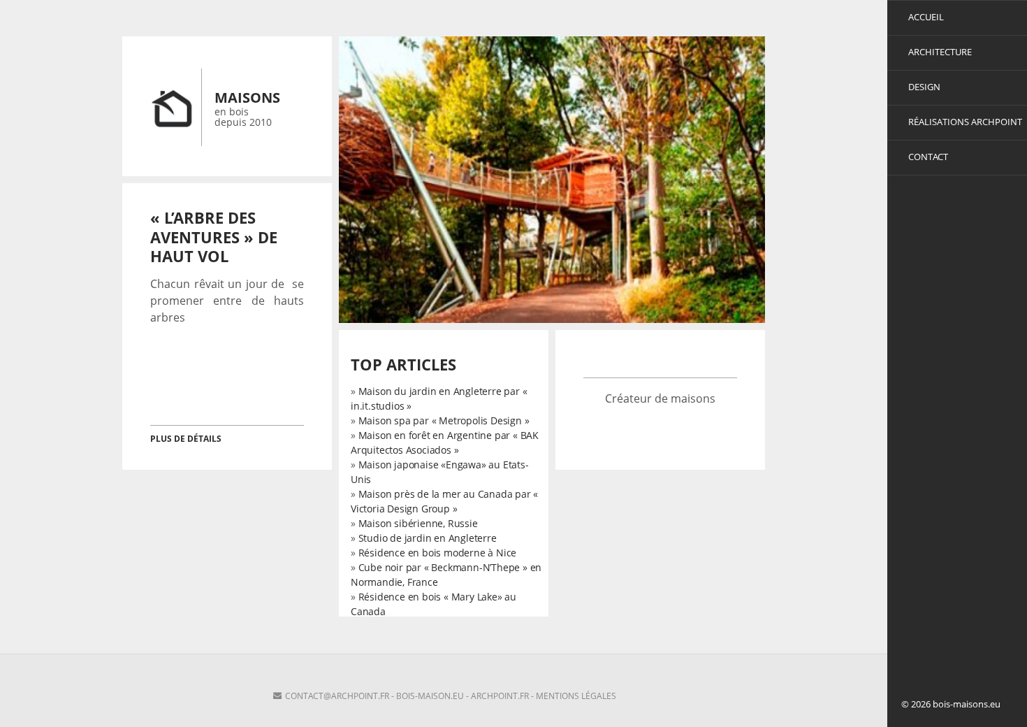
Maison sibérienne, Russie (418, 523)
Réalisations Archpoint (965, 121)
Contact (928, 156)
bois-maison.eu (430, 696)
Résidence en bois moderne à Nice (437, 552)
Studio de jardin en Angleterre (427, 538)
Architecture (940, 51)
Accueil (926, 16)
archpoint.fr (500, 696)
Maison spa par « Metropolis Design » (444, 420)
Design (924, 86)
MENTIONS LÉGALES (576, 696)
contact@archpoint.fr (337, 696)
